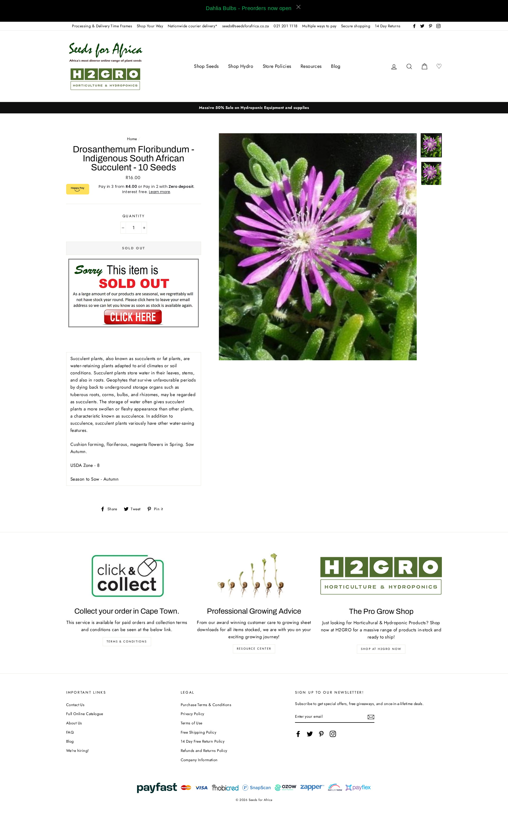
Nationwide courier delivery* (193, 26)
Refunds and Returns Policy (204, 750)
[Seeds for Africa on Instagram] (333, 734)
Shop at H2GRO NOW (381, 649)
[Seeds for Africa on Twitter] (310, 734)
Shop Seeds (206, 66)
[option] (254, 108)
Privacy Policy (192, 713)
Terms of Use (191, 723)
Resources (311, 66)
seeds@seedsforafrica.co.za (245, 26)
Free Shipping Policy (198, 732)
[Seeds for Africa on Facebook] (298, 734)
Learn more (159, 191)
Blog (336, 66)
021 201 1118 (285, 26)
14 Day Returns (388, 26)
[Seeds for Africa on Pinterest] (321, 734)
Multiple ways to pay (319, 26)
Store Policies (277, 66)
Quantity (134, 216)
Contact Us (75, 704)
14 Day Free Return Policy (203, 741)
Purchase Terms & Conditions (206, 704)
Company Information (199, 760)
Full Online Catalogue (84, 713)
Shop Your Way (150, 26)
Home (132, 138)
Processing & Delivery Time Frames (102, 26)
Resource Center (254, 648)
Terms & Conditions (127, 641)
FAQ (70, 732)
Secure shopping (355, 26)
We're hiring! (77, 750)
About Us (74, 723)
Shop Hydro (240, 66)
